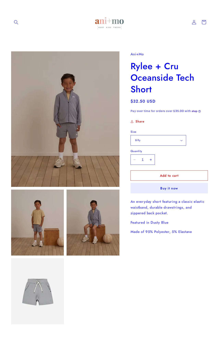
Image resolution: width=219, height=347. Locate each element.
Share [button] (140, 121)
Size (133, 132)
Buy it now (169, 188)
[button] (16, 22)
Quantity (136, 151)
